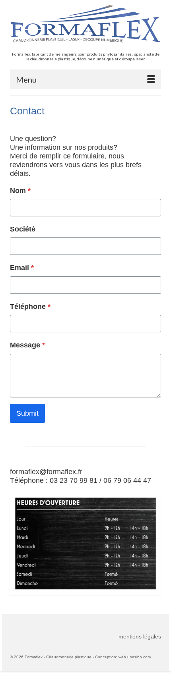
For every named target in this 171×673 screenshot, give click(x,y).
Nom (20, 191)
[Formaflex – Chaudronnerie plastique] (85, 28)
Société (22, 229)
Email (22, 268)
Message (27, 345)
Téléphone (30, 306)
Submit (27, 413)
